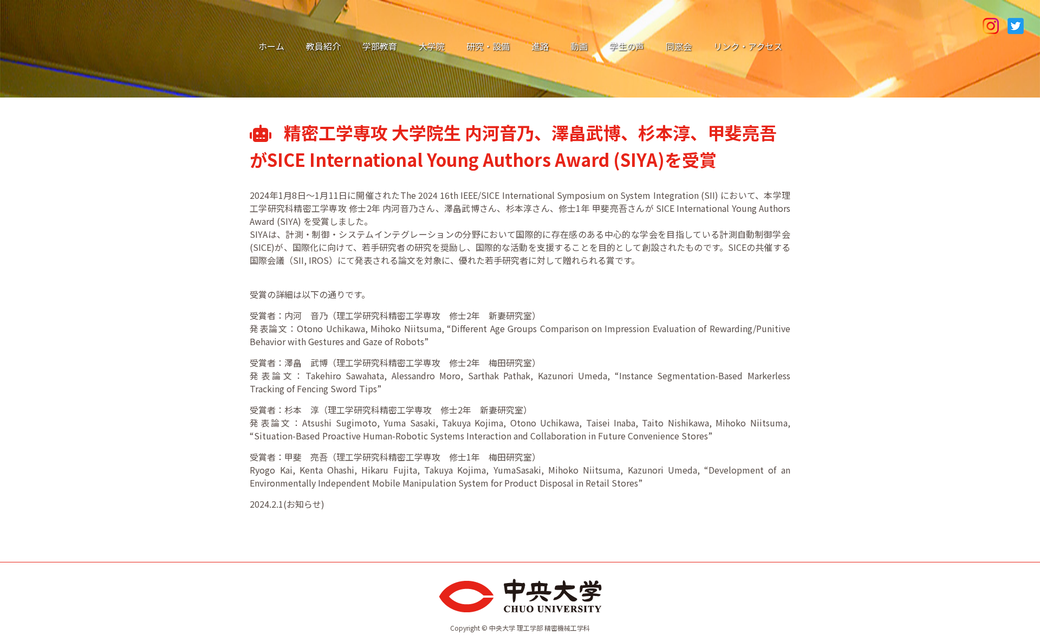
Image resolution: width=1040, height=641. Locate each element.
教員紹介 (323, 46)
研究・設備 (488, 46)
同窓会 (679, 46)
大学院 (432, 46)
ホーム (271, 46)
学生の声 (626, 46)
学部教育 (379, 46)
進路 (540, 46)
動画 (579, 46)
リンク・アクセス (747, 46)
